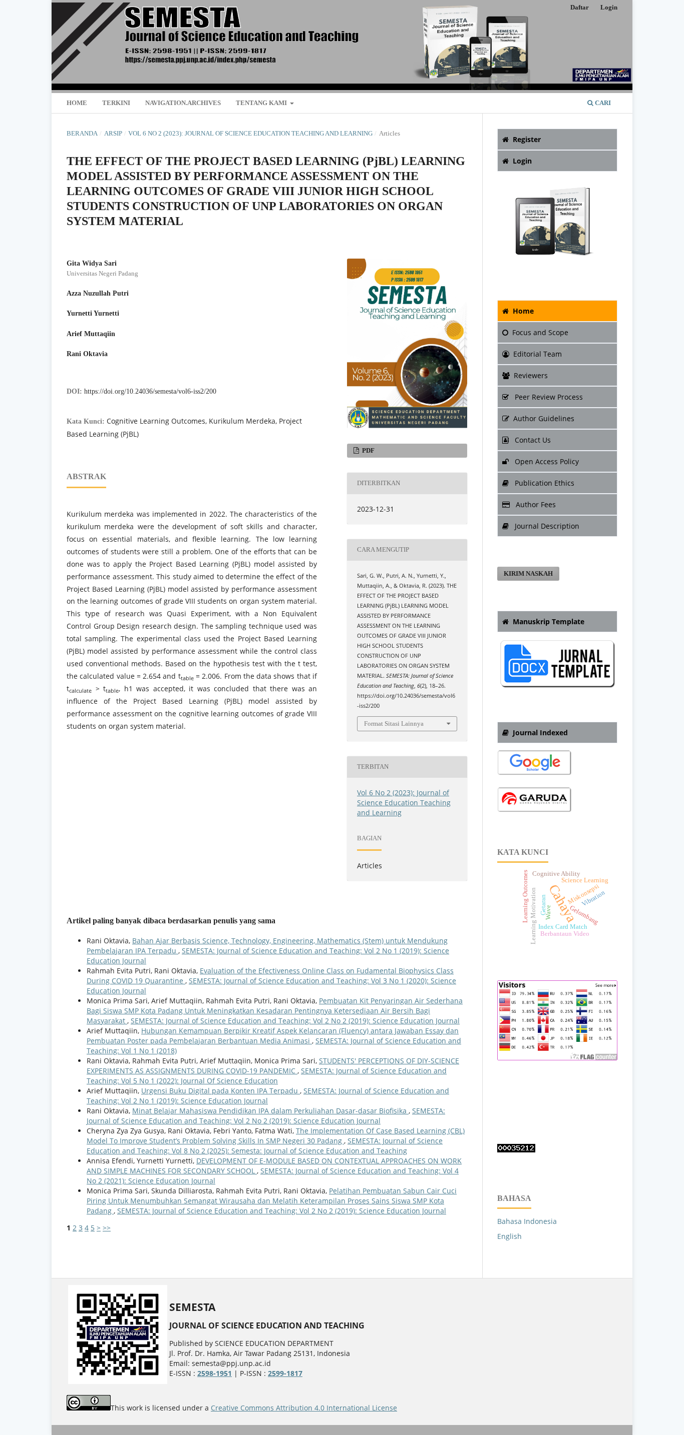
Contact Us (532, 440)
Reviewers (531, 375)
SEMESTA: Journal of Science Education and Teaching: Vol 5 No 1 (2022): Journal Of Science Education (267, 1075)
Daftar (579, 7)
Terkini (116, 103)
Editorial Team (537, 354)
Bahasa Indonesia (527, 1221)
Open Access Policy (546, 461)
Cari (602, 103)
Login (608, 7)
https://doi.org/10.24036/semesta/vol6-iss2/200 (150, 391)
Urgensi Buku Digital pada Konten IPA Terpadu (220, 1090)
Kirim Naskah (528, 573)
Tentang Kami (262, 103)
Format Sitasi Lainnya (394, 723)
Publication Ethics (543, 483)
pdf (368, 450)
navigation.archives (183, 103)
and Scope (540, 332)
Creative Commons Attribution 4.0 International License (304, 1407)
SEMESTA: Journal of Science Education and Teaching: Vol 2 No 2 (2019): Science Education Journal (295, 1020)
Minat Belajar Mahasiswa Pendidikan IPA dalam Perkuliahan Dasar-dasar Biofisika (270, 1110)
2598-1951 (214, 1373)
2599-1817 (285, 1373)
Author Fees (535, 504)
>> (107, 1227)
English (509, 1236)
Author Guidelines (543, 418)
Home (77, 103)
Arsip (113, 133)
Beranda (82, 133)
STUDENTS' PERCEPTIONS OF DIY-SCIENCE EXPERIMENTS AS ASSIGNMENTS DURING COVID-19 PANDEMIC (273, 1065)
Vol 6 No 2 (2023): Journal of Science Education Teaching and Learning (250, 133)
